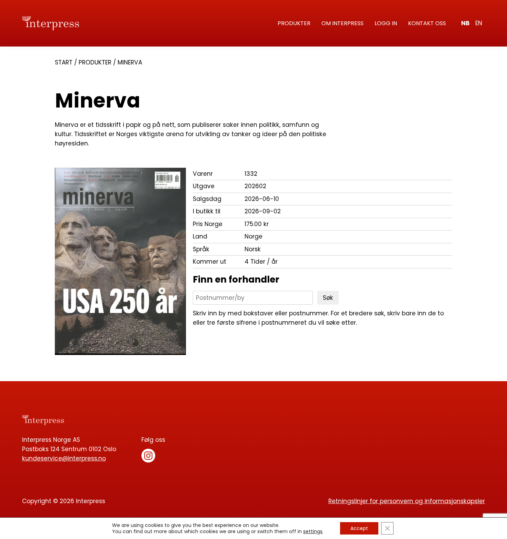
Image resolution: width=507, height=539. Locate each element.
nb (465, 23)
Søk (328, 298)
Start (63, 62)
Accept (359, 528)
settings (312, 531)
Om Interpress (342, 23)
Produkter (294, 23)
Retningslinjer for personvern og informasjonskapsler (406, 501)
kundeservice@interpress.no (64, 458)
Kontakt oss (427, 23)
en (478, 23)
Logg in (386, 23)
